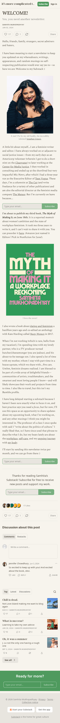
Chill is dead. (10, 599)
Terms (50, 699)
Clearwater (21, 163)
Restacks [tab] (21, 536)
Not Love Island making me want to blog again (22, 605)
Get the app (44, 709)
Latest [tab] (13, 591)
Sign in (54, 4)
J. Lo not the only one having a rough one (20, 644)
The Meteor (19, 194)
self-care (23, 439)
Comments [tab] (9, 536)
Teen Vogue (41, 179)
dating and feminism (41, 326)
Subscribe (43, 4)
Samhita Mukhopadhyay (13, 25)
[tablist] (15, 537)
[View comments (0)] (18, 653)
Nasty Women (37, 334)
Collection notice (30, 702)
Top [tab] (5, 591)
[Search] (55, 592)
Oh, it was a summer (14, 639)
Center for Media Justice (15, 167)
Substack (15, 716)
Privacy (42, 699)
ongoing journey (46, 439)
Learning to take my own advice (18, 624)
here (21, 233)
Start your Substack (22, 709)
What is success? (12, 620)
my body (12, 443)
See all (8, 660)
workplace (12, 439)
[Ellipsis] (56, 563)
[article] (30, 607)
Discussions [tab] (24, 591)
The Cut (33, 182)
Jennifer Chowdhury (19, 563)
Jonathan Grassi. (34, 138)
